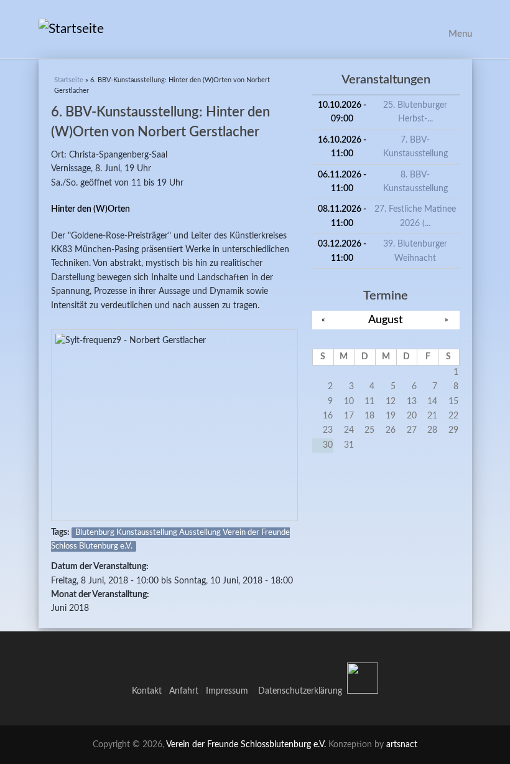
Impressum (229, 691)
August (385, 320)
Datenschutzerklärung (300, 691)
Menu (460, 34)
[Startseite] (255, 29)
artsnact (401, 744)
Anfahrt (183, 691)
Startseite (68, 80)
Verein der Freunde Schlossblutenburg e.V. (246, 744)
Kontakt (147, 691)
